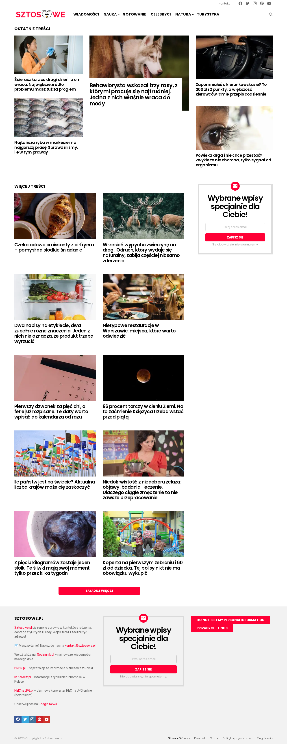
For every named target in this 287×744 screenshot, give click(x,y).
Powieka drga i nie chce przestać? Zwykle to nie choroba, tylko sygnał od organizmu (233, 160)
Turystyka (208, 14)
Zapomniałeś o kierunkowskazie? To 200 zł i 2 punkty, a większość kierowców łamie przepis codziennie (231, 89)
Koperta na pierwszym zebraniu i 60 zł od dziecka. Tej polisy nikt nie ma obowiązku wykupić (143, 567)
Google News (48, 704)
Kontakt (224, 3)
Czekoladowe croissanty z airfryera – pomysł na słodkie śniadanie (54, 247)
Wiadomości (86, 14)
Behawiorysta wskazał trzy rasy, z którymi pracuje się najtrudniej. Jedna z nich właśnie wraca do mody (133, 94)
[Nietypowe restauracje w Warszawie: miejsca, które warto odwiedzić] (143, 297)
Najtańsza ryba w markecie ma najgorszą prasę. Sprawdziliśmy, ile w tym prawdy (46, 147)
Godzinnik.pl (45, 654)
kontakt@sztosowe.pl (80, 645)
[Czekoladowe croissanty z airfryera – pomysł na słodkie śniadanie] (55, 216)
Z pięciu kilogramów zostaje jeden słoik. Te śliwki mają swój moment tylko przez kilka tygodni (52, 567)
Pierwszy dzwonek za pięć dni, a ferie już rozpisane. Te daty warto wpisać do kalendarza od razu (51, 411)
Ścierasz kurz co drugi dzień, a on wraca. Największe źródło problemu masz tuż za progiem (46, 84)
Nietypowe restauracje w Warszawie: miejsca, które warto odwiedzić (139, 330)
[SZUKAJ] (271, 14)
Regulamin (265, 738)
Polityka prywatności (237, 738)
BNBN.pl (20, 668)
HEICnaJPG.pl (23, 690)
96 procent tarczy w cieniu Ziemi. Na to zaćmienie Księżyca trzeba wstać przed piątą (143, 411)
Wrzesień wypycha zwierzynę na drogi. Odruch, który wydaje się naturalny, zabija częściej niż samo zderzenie (141, 252)
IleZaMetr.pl (22, 677)
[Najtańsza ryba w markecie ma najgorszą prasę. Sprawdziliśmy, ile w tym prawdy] (48, 117)
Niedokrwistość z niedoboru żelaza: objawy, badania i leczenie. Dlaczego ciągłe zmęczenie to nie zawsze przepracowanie (142, 490)
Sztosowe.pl (23, 627)
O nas (214, 738)
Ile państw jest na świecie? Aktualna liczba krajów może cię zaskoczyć (54, 484)
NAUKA (110, 14)
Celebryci (161, 14)
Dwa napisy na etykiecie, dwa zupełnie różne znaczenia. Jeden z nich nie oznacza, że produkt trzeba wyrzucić (53, 333)
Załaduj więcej (99, 590)
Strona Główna (179, 738)
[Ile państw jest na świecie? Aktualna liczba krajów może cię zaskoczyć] (55, 453)
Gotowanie (134, 14)
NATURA (183, 14)
